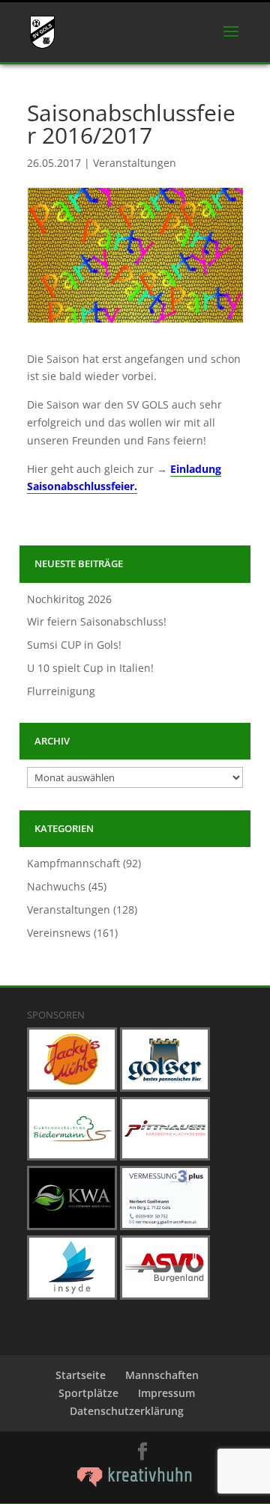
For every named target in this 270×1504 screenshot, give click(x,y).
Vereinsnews (59, 933)
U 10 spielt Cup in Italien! (90, 668)
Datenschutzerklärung (127, 1411)
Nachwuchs (56, 886)
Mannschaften (162, 1375)
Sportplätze (88, 1393)
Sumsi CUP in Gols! (74, 645)
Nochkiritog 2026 (69, 599)
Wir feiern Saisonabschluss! (96, 621)
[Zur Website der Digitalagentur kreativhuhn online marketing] (135, 1483)
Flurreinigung (61, 691)
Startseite (81, 1375)
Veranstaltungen (134, 163)
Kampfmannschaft (73, 863)
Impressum (166, 1393)
